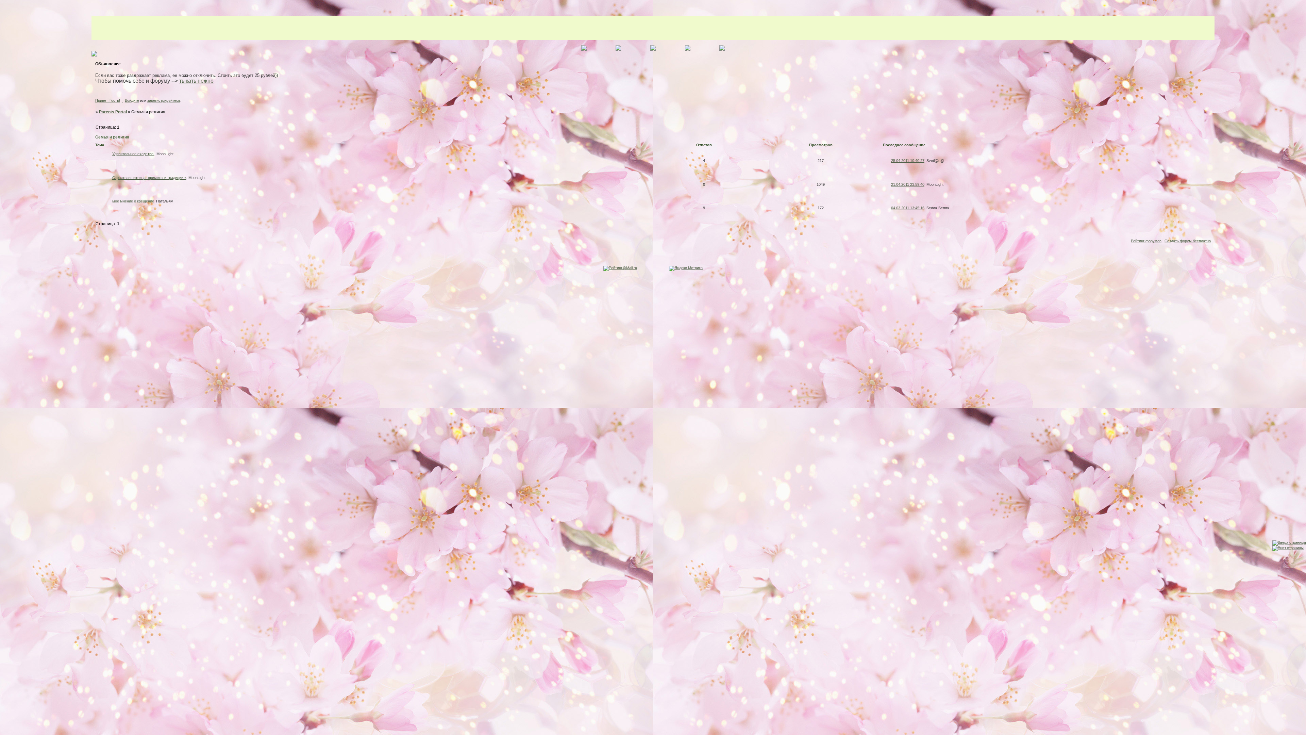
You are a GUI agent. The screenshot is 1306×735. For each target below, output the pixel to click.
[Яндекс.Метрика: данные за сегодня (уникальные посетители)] (686, 268)
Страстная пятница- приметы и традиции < (149, 178)
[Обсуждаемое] (6, 504)
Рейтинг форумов (1146, 241)
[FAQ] (6, 518)
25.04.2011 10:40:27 (907, 161)
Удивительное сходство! (133, 154)
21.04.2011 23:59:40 (907, 184)
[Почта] (6, 544)
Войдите (132, 100)
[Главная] (6, 491)
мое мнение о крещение (133, 201)
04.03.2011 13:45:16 (907, 208)
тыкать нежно (196, 81)
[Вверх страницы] (1289, 542)
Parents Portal (113, 112)
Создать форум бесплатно (1188, 241)
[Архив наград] (6, 531)
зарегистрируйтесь (163, 100)
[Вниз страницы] (1288, 548)
